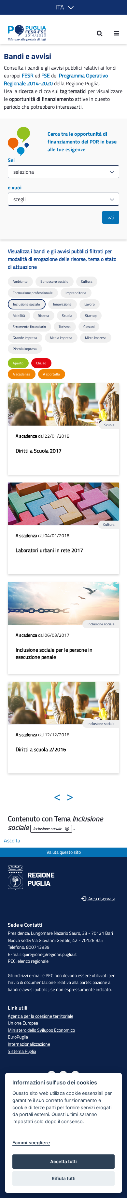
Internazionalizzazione (29, 1044)
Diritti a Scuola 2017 (39, 451)
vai (110, 217)
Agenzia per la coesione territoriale (40, 1016)
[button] (63, 7)
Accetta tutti (63, 1161)
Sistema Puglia (22, 1051)
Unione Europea (23, 1023)
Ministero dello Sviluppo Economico (41, 1030)
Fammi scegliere (31, 1142)
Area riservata (101, 898)
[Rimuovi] (67, 829)
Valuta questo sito (64, 852)
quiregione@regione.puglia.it (49, 954)
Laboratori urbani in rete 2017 (49, 550)
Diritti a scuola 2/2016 (41, 749)
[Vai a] (25, 33)
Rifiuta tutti (64, 1178)
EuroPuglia (18, 1037)
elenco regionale (33, 961)
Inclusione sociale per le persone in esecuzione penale (54, 653)
